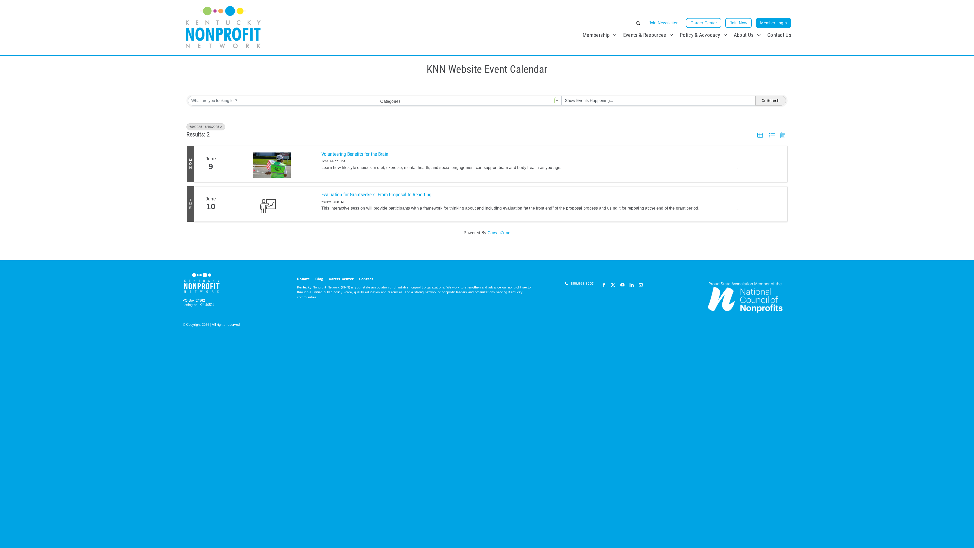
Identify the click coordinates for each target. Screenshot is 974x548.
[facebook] (604, 285)
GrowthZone (499, 233)
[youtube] (622, 285)
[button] (600, 23)
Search (773, 100)
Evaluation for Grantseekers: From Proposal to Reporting (376, 195)
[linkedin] (632, 285)
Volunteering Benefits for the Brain (355, 154)
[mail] (641, 285)
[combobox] (469, 101)
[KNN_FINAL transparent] (223, 6)
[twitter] (613, 285)
